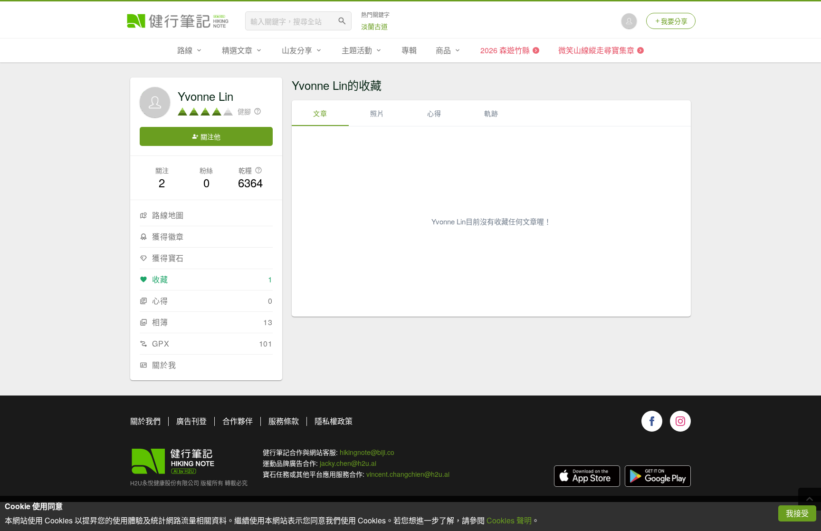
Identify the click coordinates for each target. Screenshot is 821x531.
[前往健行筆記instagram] (680, 421)
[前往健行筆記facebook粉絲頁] (651, 421)
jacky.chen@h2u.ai (348, 463)
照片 (377, 113)
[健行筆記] (177, 20)
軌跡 (491, 113)
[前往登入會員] (629, 21)
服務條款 (283, 420)
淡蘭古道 (374, 26)
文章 (320, 113)
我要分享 (674, 21)
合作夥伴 (237, 420)
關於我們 (145, 420)
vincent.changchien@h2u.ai (407, 474)
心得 (434, 113)
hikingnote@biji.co (367, 452)
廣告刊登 (191, 420)
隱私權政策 (334, 420)
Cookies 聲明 (509, 520)
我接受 (797, 513)
